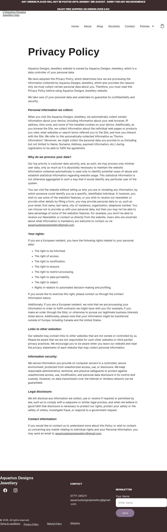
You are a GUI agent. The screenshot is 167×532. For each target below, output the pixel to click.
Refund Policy (54, 523)
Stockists (114, 26)
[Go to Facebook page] (5, 490)
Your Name (122, 496)
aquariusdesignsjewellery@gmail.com (51, 225)
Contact (130, 26)
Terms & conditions (10, 523)
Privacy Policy (31, 524)
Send (125, 513)
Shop (100, 26)
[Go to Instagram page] (15, 490)
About (87, 26)
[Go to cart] (162, 26)
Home (75, 26)
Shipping (75, 523)
